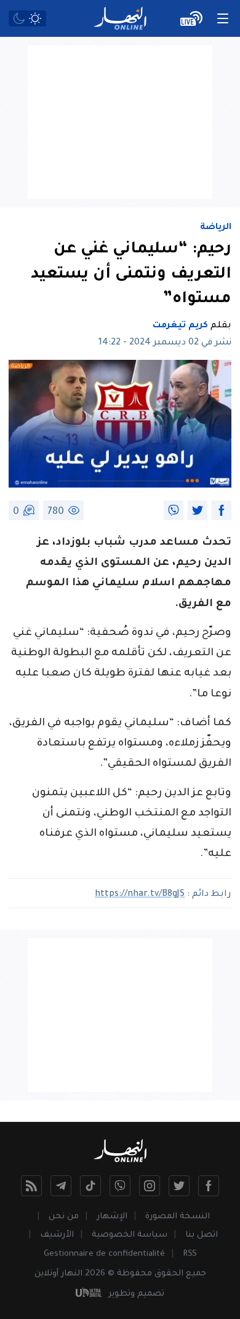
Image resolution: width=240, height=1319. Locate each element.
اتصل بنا (201, 1235)
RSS (190, 1254)
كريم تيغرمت (180, 326)
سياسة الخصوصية (129, 1235)
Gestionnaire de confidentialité (104, 1254)
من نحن (64, 1216)
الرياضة (215, 228)
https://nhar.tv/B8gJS (140, 895)
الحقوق (168, 1273)
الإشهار (112, 1216)
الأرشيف (57, 1235)
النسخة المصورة (177, 1216)
